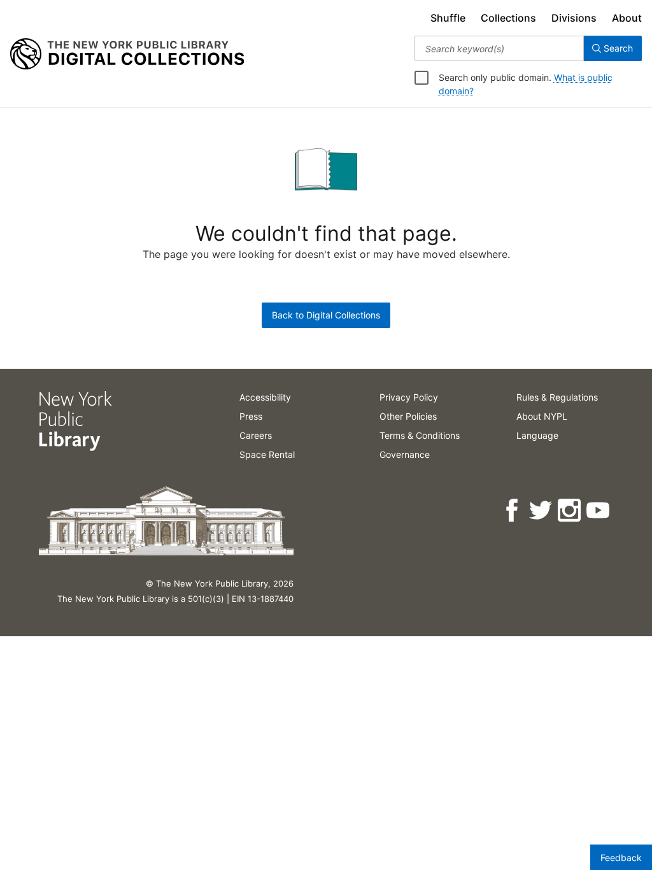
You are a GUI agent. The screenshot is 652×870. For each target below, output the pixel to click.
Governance (404, 454)
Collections (508, 17)
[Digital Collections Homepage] (127, 54)
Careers (255, 435)
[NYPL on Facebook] (512, 510)
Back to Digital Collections (326, 315)
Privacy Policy (408, 397)
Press (250, 416)
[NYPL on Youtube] (598, 510)
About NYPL (541, 416)
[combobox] (499, 48)
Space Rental (267, 454)
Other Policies (408, 416)
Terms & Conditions (419, 435)
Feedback (621, 857)
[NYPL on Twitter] (541, 510)
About (627, 17)
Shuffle (447, 17)
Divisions (574, 17)
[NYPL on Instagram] (570, 510)
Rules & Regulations (557, 397)
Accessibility (265, 397)
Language (537, 435)
